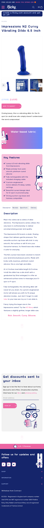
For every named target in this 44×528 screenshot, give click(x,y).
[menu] (3, 7)
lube (5, 299)
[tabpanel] (22, 264)
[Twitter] (14, 464)
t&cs (19, 393)
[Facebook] (4, 464)
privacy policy (31, 393)
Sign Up (8, 405)
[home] (11, 7)
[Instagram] (9, 464)
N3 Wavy (29, 307)
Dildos (4, 21)
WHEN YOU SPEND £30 (24, 2)
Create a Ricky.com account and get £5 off (21, 14)
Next (40, 85)
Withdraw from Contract (11, 491)
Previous (4, 85)
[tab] (6, 208)
